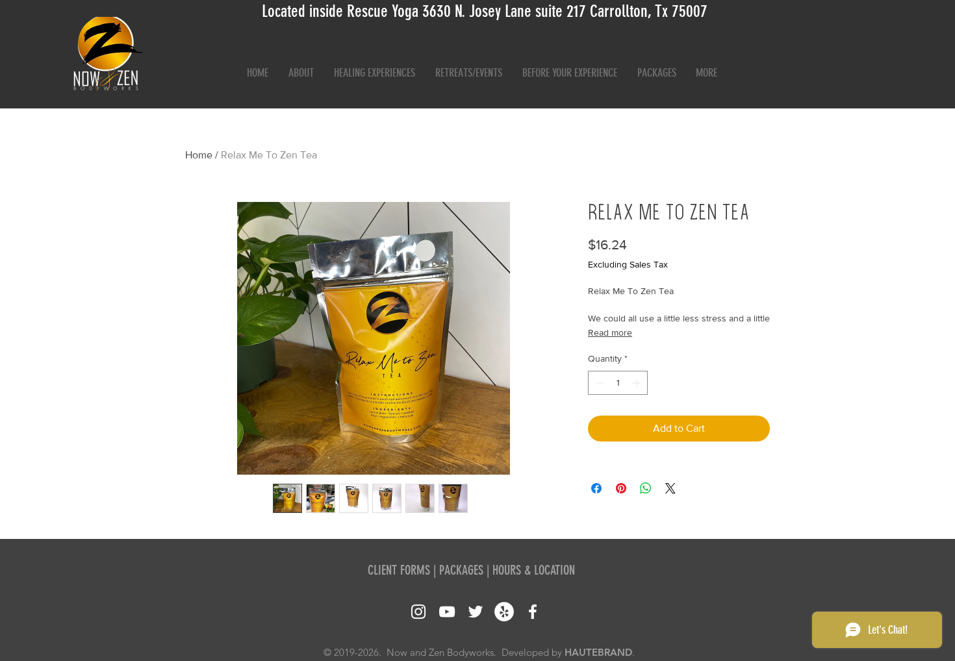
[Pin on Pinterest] (621, 488)
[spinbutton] (618, 382)
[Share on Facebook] (596, 488)
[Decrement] (598, 382)
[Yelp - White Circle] (504, 611)
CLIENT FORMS (399, 570)
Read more (610, 332)
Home (198, 154)
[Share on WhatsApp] (646, 488)
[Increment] (638, 382)
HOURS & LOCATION (533, 570)
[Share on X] (670, 488)
